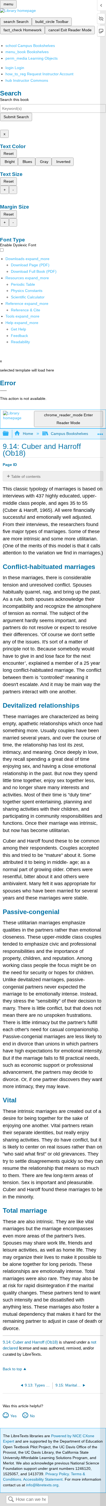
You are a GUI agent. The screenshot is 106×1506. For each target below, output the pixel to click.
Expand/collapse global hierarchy (9, 433)
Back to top (12, 1369)
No (32, 1416)
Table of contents (25, 476)
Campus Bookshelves (69, 433)
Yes (13, 1416)
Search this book (14, 99)
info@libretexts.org (41, 1485)
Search (11, 1499)
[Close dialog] (3, 390)
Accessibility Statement (43, 1479)
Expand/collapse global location (100, 432)
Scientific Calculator (28, 297)
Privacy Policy (57, 1474)
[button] (19, 335)
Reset (9, 153)
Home (28, 433)
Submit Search (16, 117)
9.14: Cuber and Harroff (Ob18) (30, 1342)
